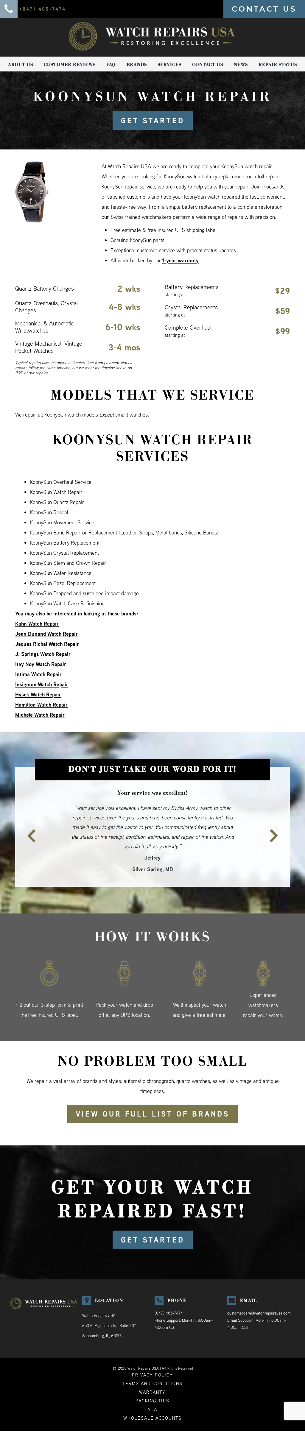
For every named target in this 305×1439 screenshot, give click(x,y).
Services (169, 65)
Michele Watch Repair (40, 714)
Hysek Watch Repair (38, 694)
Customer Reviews (70, 65)
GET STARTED (152, 121)
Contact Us (207, 65)
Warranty (152, 1373)
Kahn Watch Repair (37, 623)
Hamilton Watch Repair (41, 704)
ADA (152, 1390)
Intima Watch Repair (38, 674)
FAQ (111, 65)
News (241, 65)
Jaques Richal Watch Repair (47, 644)
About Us (20, 65)
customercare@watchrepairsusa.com (259, 1293)
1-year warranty (180, 260)
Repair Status (278, 65)
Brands (137, 65)
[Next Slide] (277, 821)
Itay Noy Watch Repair (40, 664)
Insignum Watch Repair (41, 684)
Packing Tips (152, 1381)
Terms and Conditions (152, 1364)
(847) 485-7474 (169, 1293)
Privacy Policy (152, 1355)
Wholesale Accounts (152, 1398)
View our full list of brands (152, 1094)
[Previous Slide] (28, 821)
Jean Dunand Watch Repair (46, 633)
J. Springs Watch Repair (43, 654)
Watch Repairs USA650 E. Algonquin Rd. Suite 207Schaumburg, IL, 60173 (109, 1306)
